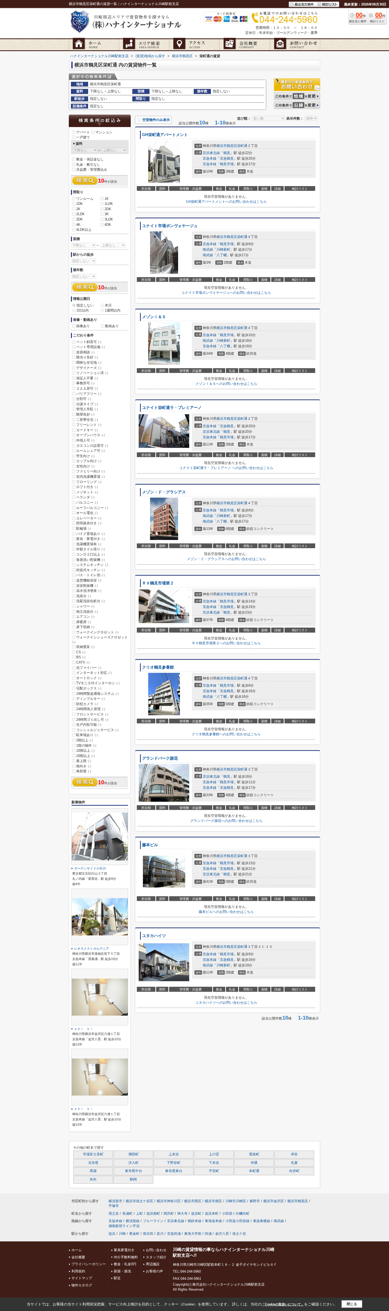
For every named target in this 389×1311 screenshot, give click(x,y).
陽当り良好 (87, 357)
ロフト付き (87, 487)
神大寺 (182, 1213)
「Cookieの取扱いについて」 (283, 1304)
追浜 (111, 1234)
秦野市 (255, 1201)
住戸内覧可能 (88, 725)
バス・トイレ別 (90, 575)
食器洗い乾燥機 (90, 560)
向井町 (294, 1171)
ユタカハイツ (154, 936)
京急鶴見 (227, 158)
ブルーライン (153, 1221)
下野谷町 (173, 1163)
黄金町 (134, 1234)
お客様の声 (154, 1271)
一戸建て (83, 137)
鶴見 (226, 153)
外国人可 (85, 440)
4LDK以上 (84, 230)
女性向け (85, 466)
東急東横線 (261, 1221)
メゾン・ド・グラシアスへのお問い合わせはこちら (226, 559)
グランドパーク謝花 (160, 758)
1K (107, 199)
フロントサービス (92, 714)
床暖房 (83, 622)
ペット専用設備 (90, 347)
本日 (108, 305)
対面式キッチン (90, 570)
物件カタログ (81, 1285)
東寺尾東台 (173, 1171)
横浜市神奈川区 (169, 1201)
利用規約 (78, 1271)
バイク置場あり (90, 534)
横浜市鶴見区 (226, 146)
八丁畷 (221, 255)
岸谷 (294, 1154)
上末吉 (174, 1154)
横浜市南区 (213, 1201)
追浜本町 (212, 1213)
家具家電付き (124, 1250)
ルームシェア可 (90, 451)
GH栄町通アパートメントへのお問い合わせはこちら (226, 202)
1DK (79, 204)
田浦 (208, 1234)
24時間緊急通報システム (97, 694)
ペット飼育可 (88, 342)
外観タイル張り (90, 549)
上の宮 (214, 1154)
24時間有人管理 (90, 709)
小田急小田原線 (237, 1221)
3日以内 (82, 310)
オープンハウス (90, 435)
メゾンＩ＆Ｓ (154, 317)
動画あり (112, 326)
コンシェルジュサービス (97, 730)
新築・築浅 (122, 1271)
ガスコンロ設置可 (92, 446)
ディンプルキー (90, 699)
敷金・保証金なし (90, 159)
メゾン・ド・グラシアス (164, 492)
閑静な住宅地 (88, 362)
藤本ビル (150, 845)
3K (107, 214)
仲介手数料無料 (126, 1257)
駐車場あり (87, 735)
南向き (83, 766)
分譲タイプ (87, 404)
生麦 (294, 1163)
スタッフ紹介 (156, 1257)
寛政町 (254, 1154)
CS (80, 652)
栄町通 (242, 146)
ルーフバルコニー (92, 508)
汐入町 (133, 1163)
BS (80, 657)
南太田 (148, 1234)
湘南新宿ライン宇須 (123, 1226)
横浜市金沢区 (273, 1201)
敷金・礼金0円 (125, 1264)
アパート (83, 132)
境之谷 (113, 1213)
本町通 (254, 1171)
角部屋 (83, 771)
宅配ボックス (88, 688)
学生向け (85, 456)
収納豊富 (85, 647)
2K (78, 209)
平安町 (214, 1171)
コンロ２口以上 (90, 554)
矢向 (93, 1179)
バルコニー (87, 502)
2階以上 (84, 740)
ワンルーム (84, 199)
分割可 (83, 399)
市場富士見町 (93, 1154)
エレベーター (88, 518)
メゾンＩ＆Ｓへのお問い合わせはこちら (226, 384)
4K (78, 225)
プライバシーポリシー (88, 1264)
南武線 (208, 249)
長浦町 (127, 1213)
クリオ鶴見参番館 (158, 667)
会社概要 (78, 1257)
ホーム (76, 1250)
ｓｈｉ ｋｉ (83, 1029)
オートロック (88, 678)
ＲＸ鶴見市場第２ (158, 583)
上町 (139, 1213)
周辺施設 (153, 1264)
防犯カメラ (87, 704)
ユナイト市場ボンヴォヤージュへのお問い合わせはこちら (226, 293)
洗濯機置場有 (88, 544)
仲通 (254, 1163)
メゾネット (87, 492)
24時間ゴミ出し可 (92, 720)
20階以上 (85, 756)
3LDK (109, 219)
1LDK (109, 204)
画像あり (83, 326)
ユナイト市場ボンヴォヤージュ (170, 226)
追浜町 (196, 1213)
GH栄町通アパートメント (165, 135)
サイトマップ (81, 1278)
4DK (108, 225)
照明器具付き (88, 523)
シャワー (85, 606)
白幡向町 (243, 1213)
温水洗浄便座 (88, 591)
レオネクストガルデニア (91, 948)
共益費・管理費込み (91, 170)
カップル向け (88, 461)
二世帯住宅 (87, 420)
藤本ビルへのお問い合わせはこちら (226, 912)
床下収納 (85, 627)
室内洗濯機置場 (90, 477)
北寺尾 (93, 1163)
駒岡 (133, 1179)
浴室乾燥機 (87, 586)
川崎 (122, 1234)
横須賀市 (115, 1201)
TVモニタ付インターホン (98, 683)
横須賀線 (132, 1221)
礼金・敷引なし (88, 164)
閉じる (352, 1304)
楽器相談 (85, 352)
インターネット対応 (94, 673)
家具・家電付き (90, 539)
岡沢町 (169, 1213)
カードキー (87, 430)
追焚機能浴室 (88, 580)
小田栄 (227, 1213)
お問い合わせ (156, 1250)
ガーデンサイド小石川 (90, 868)
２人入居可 (87, 388)
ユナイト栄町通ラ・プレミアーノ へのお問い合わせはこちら (226, 468)
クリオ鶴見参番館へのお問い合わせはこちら (226, 734)
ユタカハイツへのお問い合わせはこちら (226, 1002)
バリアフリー (88, 394)
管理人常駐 (87, 409)
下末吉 (214, 1163)
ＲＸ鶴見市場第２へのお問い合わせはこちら (226, 643)
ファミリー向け (90, 471)
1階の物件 (86, 745)
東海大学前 (192, 1234)
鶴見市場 (227, 164)
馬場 (93, 1171)
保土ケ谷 (239, 1234)
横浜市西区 (192, 1201)
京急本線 (209, 158)
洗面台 (83, 596)
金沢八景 (222, 1234)
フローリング (88, 482)
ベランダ (85, 497)
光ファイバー (88, 668)
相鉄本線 (194, 1221)
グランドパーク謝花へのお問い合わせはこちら (226, 821)
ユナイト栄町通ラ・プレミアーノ (172, 408)
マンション (103, 132)
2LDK (80, 214)
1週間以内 (112, 310)
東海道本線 (213, 1221)
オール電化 (87, 513)
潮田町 (133, 1154)
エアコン (85, 617)
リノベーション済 (92, 373)
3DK (79, 219)
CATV (83, 662)
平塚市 (113, 1206)
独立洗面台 (87, 612)
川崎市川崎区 (235, 1201)
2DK (108, 209)
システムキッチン (92, 565)
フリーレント (88, 425)
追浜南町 (153, 1213)
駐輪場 (83, 528)
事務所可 (85, 383)
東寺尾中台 (133, 1171)
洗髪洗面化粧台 (90, 601)
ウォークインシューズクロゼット (100, 639)
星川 (160, 1234)
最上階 (83, 761)
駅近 (117, 1278)
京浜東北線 (211, 153)
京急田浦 (174, 1234)
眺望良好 (85, 414)
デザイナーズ (88, 368)
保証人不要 (87, 378)
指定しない (85, 305)
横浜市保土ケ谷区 (139, 1201)
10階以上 (85, 751)
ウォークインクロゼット (97, 632)
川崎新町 (223, 249)
